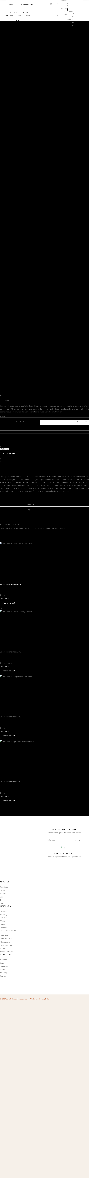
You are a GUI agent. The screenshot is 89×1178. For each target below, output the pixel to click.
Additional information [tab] (12, 461)
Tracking (3, 973)
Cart (2, 963)
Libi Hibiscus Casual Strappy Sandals (18, 657)
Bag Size (20, 421)
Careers (3, 924)
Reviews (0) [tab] (8, 464)
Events (3, 893)
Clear (83, 428)
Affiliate (3, 948)
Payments (4, 911)
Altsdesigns (34, 999)
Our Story (4, 887)
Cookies (3, 927)
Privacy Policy (44, 999)
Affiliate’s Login (6, 952)
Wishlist (3, 969)
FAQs (2, 921)
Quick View (4, 598)
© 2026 (10, 999)
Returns (3, 918)
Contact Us (4, 903)
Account (3, 959)
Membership (5, 942)
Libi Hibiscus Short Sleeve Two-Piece (18, 590)
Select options (6, 584)
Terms (2, 900)
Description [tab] (7, 458)
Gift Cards (4, 935)
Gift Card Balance (7, 939)
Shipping (3, 914)
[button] (7, 453)
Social (2, 897)
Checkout (4, 966)
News (2, 890)
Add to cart (4, 449)
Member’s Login (6, 945)
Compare (4, 976)
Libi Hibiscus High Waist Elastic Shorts (19, 787)
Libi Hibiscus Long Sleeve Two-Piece (17, 722)
